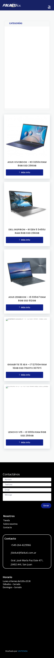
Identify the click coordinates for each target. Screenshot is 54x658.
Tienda (6, 520)
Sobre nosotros (10, 523)
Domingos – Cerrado (12, 587)
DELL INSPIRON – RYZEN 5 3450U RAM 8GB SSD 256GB (27, 231)
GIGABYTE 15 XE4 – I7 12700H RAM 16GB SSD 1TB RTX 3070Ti (27, 366)
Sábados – (8, 584)
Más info (24, 172)
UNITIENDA (23, 651)
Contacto (7, 527)
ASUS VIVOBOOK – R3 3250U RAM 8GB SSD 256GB (27, 163)
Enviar (46, 505)
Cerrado (16, 584)
